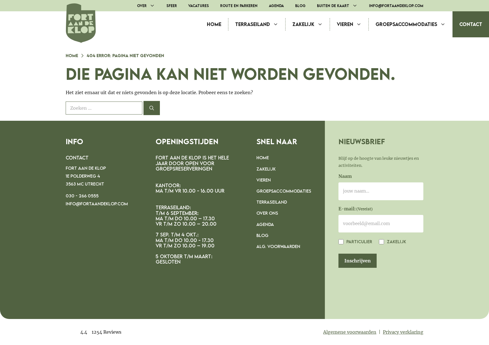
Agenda (276, 5)
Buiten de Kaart (333, 5)
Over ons (267, 212)
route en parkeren (239, 5)
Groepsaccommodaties (406, 24)
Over (142, 5)
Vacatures (198, 5)
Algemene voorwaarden (349, 332)
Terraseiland (252, 24)
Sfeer (171, 5)
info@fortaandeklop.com (396, 5)
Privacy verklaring (403, 332)
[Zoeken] (151, 108)
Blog (300, 5)
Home (214, 24)
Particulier (358, 241)
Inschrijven (357, 261)
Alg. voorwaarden (278, 246)
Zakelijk (303, 24)
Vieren (345, 24)
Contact (470, 24)
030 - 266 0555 (82, 195)
